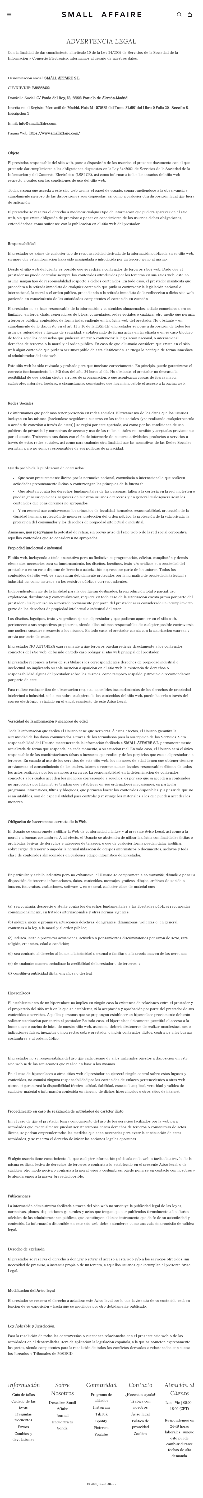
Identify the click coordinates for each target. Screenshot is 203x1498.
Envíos (23, 1427)
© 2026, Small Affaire (101, 1484)
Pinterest (101, 1428)
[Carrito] (189, 14)
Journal (62, 1416)
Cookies (140, 1434)
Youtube (101, 1435)
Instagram (101, 1407)
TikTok (101, 1414)
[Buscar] (179, 14)
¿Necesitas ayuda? (140, 1395)
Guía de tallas (23, 1395)
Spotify (101, 1421)
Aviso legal (140, 1414)
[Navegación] (9, 14)
